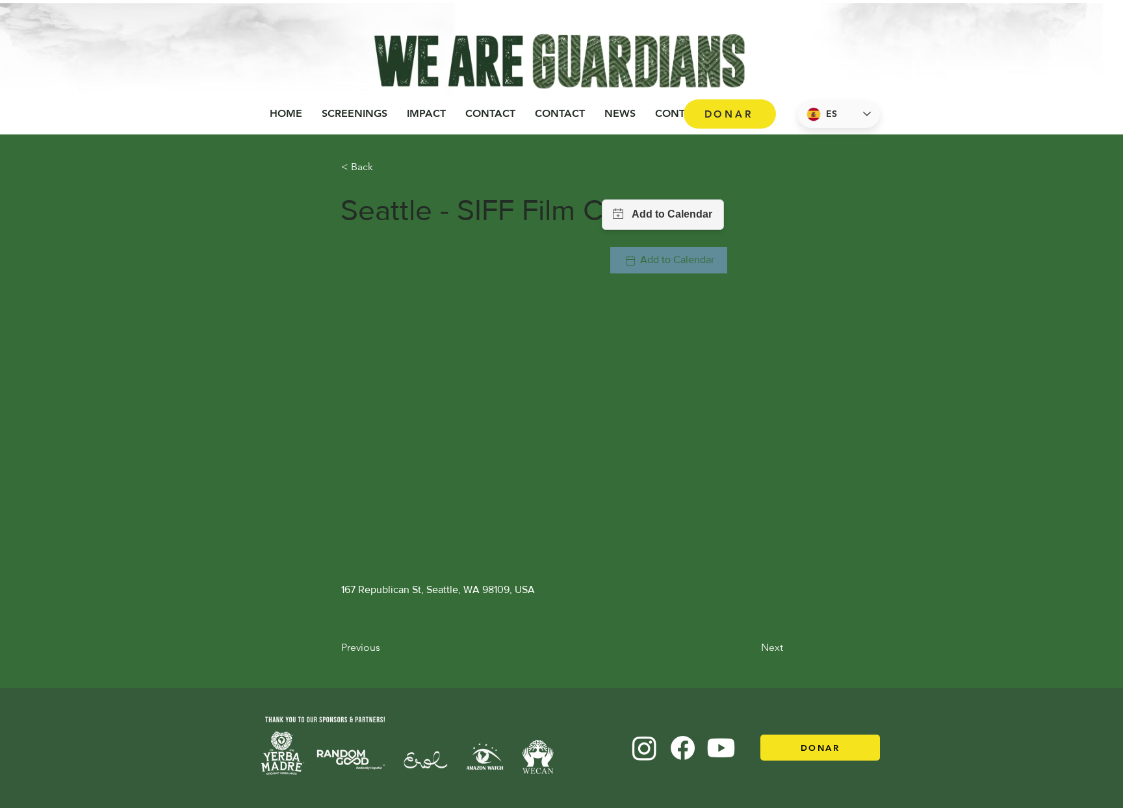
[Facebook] (683, 748)
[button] (426, 113)
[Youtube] (721, 748)
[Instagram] (644, 748)
